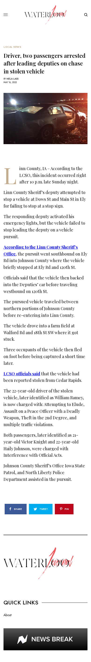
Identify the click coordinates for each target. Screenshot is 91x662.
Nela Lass (12, 78)
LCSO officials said (22, 374)
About (7, 615)
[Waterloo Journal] (45, 15)
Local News (12, 47)
